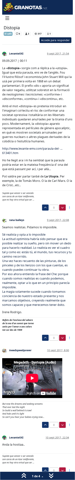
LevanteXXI (16, 53)
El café (8, 33)
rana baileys (16, 220)
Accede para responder (55, 40)
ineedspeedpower (20, 350)
